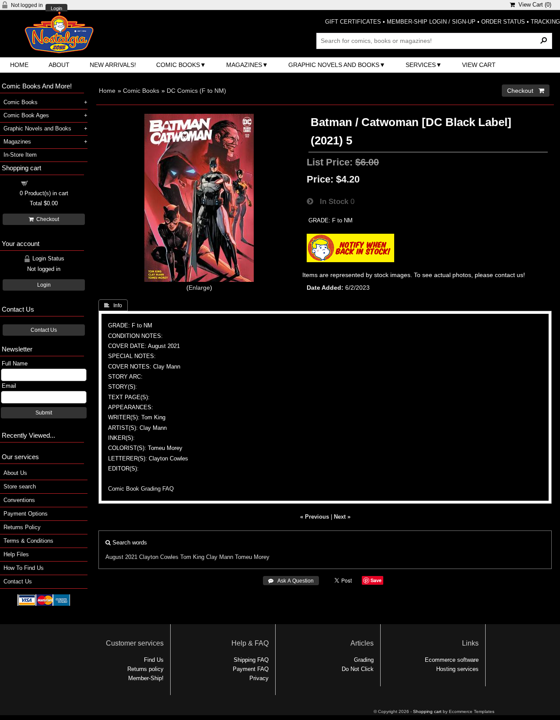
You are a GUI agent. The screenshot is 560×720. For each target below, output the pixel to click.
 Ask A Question (291, 580)
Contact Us (44, 330)
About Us (15, 473)
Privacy (259, 678)
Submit (43, 412)
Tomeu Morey (252, 557)
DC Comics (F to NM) (196, 90)
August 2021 (121, 557)
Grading (364, 660)
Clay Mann (219, 557)
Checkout (46, 219)
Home (19, 64)
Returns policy (145, 669)
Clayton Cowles (158, 557)
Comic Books (178, 64)
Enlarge (199, 287)
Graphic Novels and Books (333, 64)
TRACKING (545, 21)
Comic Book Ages (26, 115)
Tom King (192, 557)
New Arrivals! (113, 64)
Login (56, 8)
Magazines (244, 64)
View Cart (479, 64)
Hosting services (457, 669)
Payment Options (26, 513)
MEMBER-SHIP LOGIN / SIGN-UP (431, 21)
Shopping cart (49, 182)
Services (421, 64)
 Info (113, 305)
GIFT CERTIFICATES (353, 21)
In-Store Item (20, 154)
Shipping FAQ (251, 660)
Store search (20, 486)
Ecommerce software (452, 660)
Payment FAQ (251, 669)
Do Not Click (358, 669)
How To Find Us (24, 568)
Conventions (19, 500)
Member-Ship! (146, 678)
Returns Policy (22, 527)
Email (9, 386)
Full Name (15, 363)
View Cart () (533, 4)
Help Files (16, 554)
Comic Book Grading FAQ (141, 488)
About (59, 64)
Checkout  (525, 91)
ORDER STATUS (503, 21)
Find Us (154, 660)
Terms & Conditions (28, 540)
